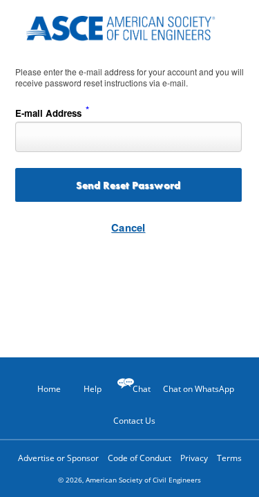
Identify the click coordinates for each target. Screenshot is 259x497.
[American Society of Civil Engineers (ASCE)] (129, 26)
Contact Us (134, 420)
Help (93, 389)
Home (49, 389)
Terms (229, 458)
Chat (142, 389)
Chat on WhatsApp (198, 389)
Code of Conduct (139, 458)
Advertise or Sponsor (58, 458)
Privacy (194, 458)
